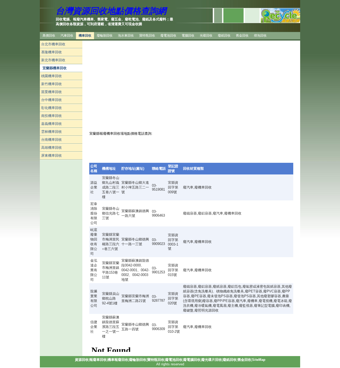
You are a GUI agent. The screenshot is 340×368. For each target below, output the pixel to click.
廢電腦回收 (192, 360)
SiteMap (258, 360)
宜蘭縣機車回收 (54, 68)
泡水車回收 (126, 35)
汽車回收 (67, 35)
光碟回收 (206, 35)
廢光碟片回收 (211, 360)
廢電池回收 (168, 35)
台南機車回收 (51, 140)
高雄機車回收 (51, 148)
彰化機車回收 (51, 108)
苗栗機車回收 (51, 92)
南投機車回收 (51, 116)
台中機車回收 (51, 100)
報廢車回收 (98, 360)
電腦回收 (188, 35)
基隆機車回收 (51, 52)
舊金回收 (242, 35)
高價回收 (48, 35)
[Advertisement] (61, 239)
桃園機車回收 (51, 76)
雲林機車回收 (51, 132)
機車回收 (85, 35)
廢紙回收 (224, 35)
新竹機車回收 (51, 84)
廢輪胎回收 (105, 35)
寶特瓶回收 (147, 35)
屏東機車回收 (51, 155)
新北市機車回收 (53, 60)
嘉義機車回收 (51, 124)
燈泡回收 (260, 35)
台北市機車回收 (53, 44)
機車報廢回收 (118, 360)
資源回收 (82, 360)
